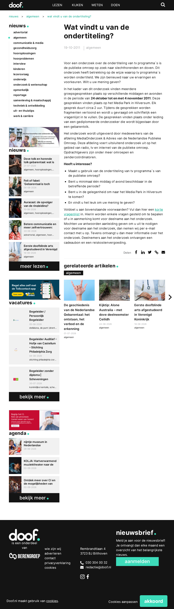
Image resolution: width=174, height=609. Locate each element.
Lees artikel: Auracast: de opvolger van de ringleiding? (34, 208)
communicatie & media (28, 42)
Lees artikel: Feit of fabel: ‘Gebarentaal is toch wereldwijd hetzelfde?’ (34, 186)
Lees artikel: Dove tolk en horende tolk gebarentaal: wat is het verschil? (34, 164)
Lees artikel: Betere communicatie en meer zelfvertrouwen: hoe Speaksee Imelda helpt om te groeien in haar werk (34, 230)
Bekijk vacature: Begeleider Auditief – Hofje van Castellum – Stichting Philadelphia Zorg (34, 349)
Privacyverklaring (57, 563)
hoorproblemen (23, 58)
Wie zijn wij (53, 549)
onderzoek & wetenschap (30, 84)
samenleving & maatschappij (32, 100)
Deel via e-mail (163, 252)
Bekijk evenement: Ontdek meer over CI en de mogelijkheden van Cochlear (34, 484)
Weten (97, 5)
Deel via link (157, 252)
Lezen (57, 5)
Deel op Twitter (150, 252)
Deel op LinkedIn (143, 252)
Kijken (77, 5)
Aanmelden (137, 561)
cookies (52, 601)
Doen (115, 5)
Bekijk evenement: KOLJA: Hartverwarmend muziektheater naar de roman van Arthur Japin (34, 465)
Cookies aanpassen (123, 602)
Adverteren (53, 553)
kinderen (19, 69)
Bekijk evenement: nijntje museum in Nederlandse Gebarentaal (34, 446)
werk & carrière (23, 116)
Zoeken (163, 5)
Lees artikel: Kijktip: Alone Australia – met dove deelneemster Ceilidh (114, 305)
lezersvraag (21, 74)
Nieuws (17, 25)
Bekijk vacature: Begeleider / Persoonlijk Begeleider (34, 320)
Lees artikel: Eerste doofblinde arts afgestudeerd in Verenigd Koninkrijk (149, 305)
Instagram (82, 576)
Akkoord (153, 601)
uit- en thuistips (23, 110)
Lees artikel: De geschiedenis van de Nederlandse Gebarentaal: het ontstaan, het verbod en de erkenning (79, 310)
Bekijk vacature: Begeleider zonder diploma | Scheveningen (34, 379)
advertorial (20, 32)
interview (19, 63)
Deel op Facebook (136, 252)
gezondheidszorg (24, 48)
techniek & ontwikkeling (29, 105)
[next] (169, 297)
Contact (50, 558)
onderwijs (19, 79)
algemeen (93, 48)
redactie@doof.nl (98, 567)
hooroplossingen (24, 53)
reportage (20, 95)
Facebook (89, 576)
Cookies (50, 568)
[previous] (59, 297)
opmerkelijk (21, 90)
